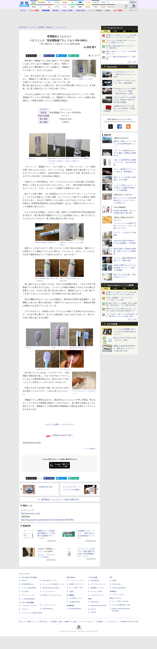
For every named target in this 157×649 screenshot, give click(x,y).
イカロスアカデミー (97, 595)
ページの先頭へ (90, 449)
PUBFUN (113, 591)
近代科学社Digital (75, 608)
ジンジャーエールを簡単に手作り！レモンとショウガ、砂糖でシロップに (125, 225)
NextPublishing (47, 608)
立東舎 (71, 591)
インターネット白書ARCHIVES (31, 613)
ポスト (33, 56)
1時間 (106, 31)
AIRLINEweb (95, 580)
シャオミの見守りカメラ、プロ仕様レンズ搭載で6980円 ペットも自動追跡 (125, 187)
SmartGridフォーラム (49, 580)
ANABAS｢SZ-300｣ (46, 487)
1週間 (124, 31)
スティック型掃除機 (95, 10)
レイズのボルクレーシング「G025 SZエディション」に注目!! (125, 74)
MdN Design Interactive (98, 605)
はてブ (63, 56)
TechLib (93, 612)
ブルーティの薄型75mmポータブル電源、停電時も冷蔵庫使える (125, 153)
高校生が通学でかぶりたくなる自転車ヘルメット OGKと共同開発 (125, 267)
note (75, 56)
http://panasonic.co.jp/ (30, 513)
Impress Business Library (50, 588)
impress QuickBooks (119, 588)
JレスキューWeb (96, 591)
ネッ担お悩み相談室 (28, 599)
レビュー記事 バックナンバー (59, 424)
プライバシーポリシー (86, 621)
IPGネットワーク (115, 598)
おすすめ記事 (112, 324)
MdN (90, 599)
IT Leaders (25, 591)
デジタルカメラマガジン (29, 605)
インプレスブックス (49, 605)
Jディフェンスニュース (98, 584)
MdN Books (94, 602)
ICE (111, 577)
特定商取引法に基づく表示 (129, 621)
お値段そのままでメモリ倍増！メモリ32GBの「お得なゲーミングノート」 (124, 108)
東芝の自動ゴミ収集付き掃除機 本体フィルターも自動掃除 (125, 251)
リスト (40, 56)
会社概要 (99, 621)
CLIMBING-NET (74, 602)
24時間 (115, 31)
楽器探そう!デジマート (76, 584)
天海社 (114, 580)
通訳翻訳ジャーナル (97, 588)
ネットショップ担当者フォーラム (53, 584)
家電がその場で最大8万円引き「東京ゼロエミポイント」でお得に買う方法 (125, 348)
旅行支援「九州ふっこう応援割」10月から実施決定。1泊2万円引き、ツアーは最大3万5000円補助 (121, 305)
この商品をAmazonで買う (61, 435)
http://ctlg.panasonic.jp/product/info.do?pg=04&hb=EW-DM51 (47, 520)
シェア (51, 56)
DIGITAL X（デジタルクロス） (52, 595)
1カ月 (133, 31)
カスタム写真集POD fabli (121, 605)
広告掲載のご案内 (56, 621)
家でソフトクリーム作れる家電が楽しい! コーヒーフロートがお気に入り (125, 200)
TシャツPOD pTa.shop (120, 601)
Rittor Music (71, 577)
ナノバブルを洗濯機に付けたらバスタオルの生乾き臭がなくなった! (125, 331)
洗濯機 (107, 10)
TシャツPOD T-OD (76, 588)
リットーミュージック (76, 580)
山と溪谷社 (70, 595)
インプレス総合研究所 (28, 588)
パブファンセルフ (118, 594)
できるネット (25, 609)
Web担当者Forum (27, 584)
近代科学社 (70, 605)
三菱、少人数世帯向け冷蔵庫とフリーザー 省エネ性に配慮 (125, 162)
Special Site (112, 67)
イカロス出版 (92, 577)
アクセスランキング (115, 28)
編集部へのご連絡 (71, 621)
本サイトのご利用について (27, 621)
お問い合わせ (43, 621)
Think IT (24, 580)
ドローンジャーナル (28, 595)
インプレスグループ (111, 621)
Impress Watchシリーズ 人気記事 (120, 285)
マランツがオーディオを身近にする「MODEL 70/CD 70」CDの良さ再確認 (125, 99)
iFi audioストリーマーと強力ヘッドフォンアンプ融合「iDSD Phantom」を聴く (125, 91)
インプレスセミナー (49, 591)
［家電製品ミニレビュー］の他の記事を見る (59, 499)
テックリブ (92, 609)
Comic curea (116, 584)
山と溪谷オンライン (76, 598)
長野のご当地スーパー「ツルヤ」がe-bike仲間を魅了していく (125, 143)
